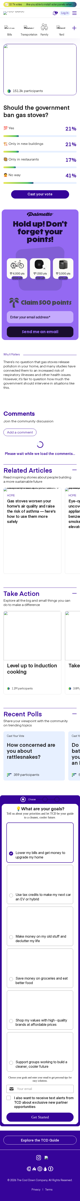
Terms (48, 1190)
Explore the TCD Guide (40, 1140)
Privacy (36, 1190)
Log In (64, 13)
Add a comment (20, 432)
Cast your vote (40, 194)
